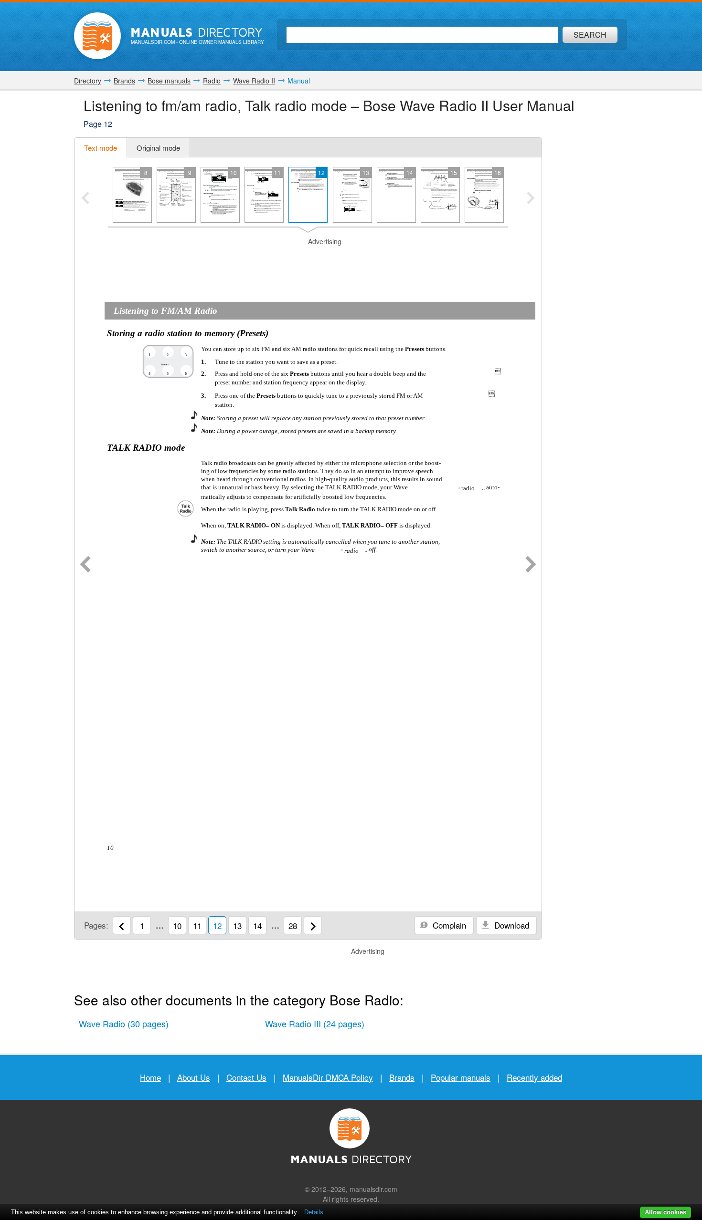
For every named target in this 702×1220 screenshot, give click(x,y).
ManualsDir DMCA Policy (328, 1077)
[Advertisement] (308, 258)
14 (257, 925)
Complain (448, 925)
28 (292, 925)
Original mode (158, 148)
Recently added (534, 1077)
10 (177, 925)
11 (197, 925)
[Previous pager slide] (85, 199)
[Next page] (530, 565)
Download (510, 925)
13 (237, 925)
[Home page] (97, 36)
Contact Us (246, 1077)
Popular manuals (460, 1077)
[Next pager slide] (530, 199)
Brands (402, 1077)
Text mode (100, 148)
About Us (193, 1077)
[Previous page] (85, 565)
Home (150, 1077)
